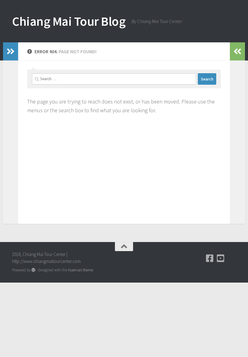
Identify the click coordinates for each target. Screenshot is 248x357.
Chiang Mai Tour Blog (69, 21)
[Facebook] (210, 258)
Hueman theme (80, 270)
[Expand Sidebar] (10, 51)
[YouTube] (221, 258)
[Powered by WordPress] (33, 270)
